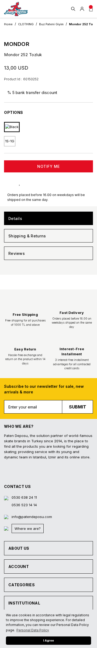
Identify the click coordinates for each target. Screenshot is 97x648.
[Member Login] (82, 9)
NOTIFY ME (48, 166)
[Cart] (91, 9)
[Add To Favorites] (25, 182)
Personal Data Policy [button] (32, 630)
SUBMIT (77, 407)
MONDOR (16, 44)
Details (15, 218)
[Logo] (16, 9)
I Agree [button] (48, 640)
